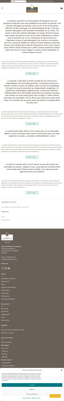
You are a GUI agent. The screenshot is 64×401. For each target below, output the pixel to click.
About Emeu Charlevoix (8, 278)
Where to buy (5, 281)
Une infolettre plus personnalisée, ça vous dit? (14, 207)
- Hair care (4, 354)
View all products (6, 342)
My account (4, 308)
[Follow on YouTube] (8, 268)
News (3, 216)
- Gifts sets (4, 357)
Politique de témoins (27, 398)
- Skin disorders (5, 362)
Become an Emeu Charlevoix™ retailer (12, 330)
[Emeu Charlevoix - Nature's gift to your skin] (32, 8)
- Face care (4, 348)
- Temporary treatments (8, 365)
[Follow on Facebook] (2, 268)
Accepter (32, 385)
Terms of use (5, 293)
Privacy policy (5, 290)
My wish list (4, 311)
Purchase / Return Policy (8, 287)
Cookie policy (5, 296)
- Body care (4, 351)
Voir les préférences (32, 394)
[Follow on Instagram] (5, 268)
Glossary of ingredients (8, 299)
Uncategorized (5, 220)
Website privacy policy (36, 398)
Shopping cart (5, 314)
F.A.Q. (3, 284)
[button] (61, 370)
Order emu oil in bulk (7, 333)
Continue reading (32, 73)
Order (3, 317)
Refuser (32, 389)
